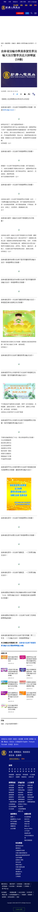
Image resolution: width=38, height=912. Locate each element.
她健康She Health (15, 819)
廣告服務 (19, 886)
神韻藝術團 (13, 892)
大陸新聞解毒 (22, 809)
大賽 (9, 1)
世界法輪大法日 (8, 110)
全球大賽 (31, 777)
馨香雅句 (30, 792)
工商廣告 (18, 876)
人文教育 (30, 782)
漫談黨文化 (19, 871)
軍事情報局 (21, 799)
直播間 (18, 755)
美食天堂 (27, 824)
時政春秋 (20, 792)
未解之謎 (30, 785)
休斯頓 (31, 739)
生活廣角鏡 (27, 817)
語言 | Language (32, 1)
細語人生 (20, 811)
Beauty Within (28, 828)
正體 (21, 1)
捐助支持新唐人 (14, 759)
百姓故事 (18, 869)
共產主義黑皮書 (20, 867)
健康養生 (13, 814)
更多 (18, 897)
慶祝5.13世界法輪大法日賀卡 (25, 43)
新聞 (10, 765)
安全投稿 (11, 886)
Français (32, 742)
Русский (4, 744)
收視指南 (19, 884)
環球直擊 (11, 787)
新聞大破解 (21, 797)
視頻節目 (26, 752)
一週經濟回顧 (13, 801)
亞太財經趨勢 (13, 806)
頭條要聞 (11, 774)
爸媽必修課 (30, 797)
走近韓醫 (13, 828)
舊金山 (6, 742)
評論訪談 (21, 782)
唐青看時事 (21, 801)
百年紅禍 (18, 862)
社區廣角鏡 (12, 804)
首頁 (2, 43)
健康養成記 (13, 824)
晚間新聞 (11, 792)
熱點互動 (20, 787)
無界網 (4, 897)
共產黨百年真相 (20, 850)
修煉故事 (18, 874)
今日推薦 (32, 774)
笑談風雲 (30, 787)
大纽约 (10, 739)
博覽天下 (11, 777)
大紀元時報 (21, 892)
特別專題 (19, 843)
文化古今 (30, 799)
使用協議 (4, 886)
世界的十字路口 (22, 804)
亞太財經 (11, 809)
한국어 (16, 744)
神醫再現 (13, 826)
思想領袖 (20, 794)
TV (27, 13)
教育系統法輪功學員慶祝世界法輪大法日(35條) (13, 684)
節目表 (11, 755)
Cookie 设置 (19, 909)
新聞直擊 (11, 794)
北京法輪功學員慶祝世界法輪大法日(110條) (31, 695)
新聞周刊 (11, 797)
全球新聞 (11, 785)
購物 (22, 759)
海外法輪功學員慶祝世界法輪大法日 (13, 659)
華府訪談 (11, 799)
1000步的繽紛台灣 (29, 837)
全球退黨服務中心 (14, 894)
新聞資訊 (17, 752)
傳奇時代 (18, 848)
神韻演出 (24, 777)
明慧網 (24, 894)
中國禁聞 (11, 790)
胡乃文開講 (13, 821)
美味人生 (27, 826)
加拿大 (15, 739)
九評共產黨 (19, 857)
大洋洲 (26, 739)
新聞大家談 (21, 785)
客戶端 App (5, 888)
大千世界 (27, 831)
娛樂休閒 (27, 814)
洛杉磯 (20, 739)
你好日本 (27, 819)
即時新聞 (25, 774)
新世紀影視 (11, 897)
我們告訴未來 (19, 846)
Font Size (29, 94)
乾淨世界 (29, 892)
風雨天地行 (19, 864)
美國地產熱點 (31, 801)
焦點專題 (7, 43)
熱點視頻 (18, 774)
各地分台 (15, 1)
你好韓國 (27, 821)
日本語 (10, 744)
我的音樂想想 (28, 840)
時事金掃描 (21, 790)
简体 (24, 1)
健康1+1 (12, 817)
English (25, 742)
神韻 (5, 1)
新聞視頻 (12, 782)
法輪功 (13, 43)
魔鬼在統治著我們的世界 (23, 855)
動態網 (30, 894)
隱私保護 (27, 884)
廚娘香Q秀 (27, 833)
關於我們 (12, 884)
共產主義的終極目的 (21, 853)
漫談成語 (30, 794)
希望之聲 (4, 894)
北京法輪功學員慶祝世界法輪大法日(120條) (13, 707)
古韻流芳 (30, 790)
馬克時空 (20, 806)
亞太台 (12, 742)
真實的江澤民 (19, 860)
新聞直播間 (20, 13)
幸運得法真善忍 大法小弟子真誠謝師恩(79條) (32, 684)
